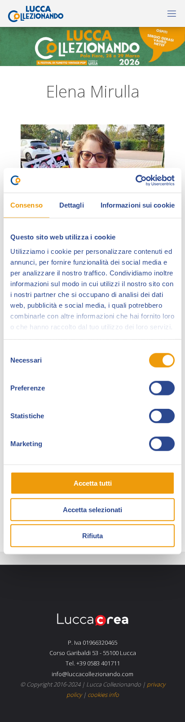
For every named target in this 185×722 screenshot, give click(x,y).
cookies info (103, 695)
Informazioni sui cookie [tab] (138, 205)
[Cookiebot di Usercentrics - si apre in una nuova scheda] (135, 180)
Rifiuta (92, 536)
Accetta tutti (93, 483)
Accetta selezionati (92, 509)
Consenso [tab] (26, 205)
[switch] (162, 388)
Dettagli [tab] (71, 205)
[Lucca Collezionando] (33, 13)
